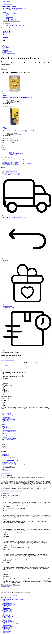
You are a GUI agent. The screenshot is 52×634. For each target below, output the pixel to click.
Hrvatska (10, 611)
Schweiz (10, 617)
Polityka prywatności (5, 493)
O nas (4, 446)
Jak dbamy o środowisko (8, 439)
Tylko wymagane (8, 490)
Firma (4, 469)
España (9, 605)
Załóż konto (5, 37)
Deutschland (12, 603)
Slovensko (11, 622)
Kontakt (7, 18)
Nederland (11, 626)
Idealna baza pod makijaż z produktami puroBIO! (13, 159)
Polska (8, 612)
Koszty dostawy (9, 15)
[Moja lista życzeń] (4, 39)
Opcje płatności (9, 17)
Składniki (5, 437)
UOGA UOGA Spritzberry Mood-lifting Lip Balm (14, 174)
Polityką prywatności (30, 488)
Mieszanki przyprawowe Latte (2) (16, 153)
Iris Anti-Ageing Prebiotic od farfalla (11, 164)
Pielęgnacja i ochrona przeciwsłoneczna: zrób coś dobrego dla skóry (17, 163)
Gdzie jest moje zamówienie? (12, 13)
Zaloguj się (5, 426)
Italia (8, 602)
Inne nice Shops (6, 470)
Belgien (9, 631)
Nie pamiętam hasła (7, 428)
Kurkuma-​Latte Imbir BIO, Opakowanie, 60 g (19, 131)
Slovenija (11, 606)
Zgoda (2, 490)
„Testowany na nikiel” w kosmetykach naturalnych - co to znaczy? (17, 161)
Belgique (10, 627)
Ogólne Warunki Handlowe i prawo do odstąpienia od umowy (16, 464)
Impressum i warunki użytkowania (10, 462)
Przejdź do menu (6, 1)
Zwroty (7, 14)
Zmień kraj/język (14, 457)
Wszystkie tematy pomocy (11, 19)
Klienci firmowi (6, 420)
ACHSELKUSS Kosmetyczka (10, 172)
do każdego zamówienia (16, 9)
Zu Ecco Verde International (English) (9, 595)
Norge (8, 632)
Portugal (10, 629)
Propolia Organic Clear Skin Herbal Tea (11, 173)
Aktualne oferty (6, 440)
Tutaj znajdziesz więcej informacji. (8, 360)
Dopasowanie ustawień (17, 490)
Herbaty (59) (11, 152)
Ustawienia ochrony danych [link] (9, 467)
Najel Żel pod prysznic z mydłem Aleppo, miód (13, 169)
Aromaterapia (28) (13, 154)
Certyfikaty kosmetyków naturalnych (11, 438)
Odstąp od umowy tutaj (6, 473)
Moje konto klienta (7, 421)
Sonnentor (8, 150)
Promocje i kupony (7, 418)
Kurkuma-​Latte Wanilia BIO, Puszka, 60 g (18, 97)
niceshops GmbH (10, 460)
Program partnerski (7, 441)
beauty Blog (5, 435)
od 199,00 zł (15, 8)
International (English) (19, 599)
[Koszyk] (27, 41)
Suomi (8, 615)
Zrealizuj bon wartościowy (9, 431)
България (11, 616)
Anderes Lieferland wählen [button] (6, 597)
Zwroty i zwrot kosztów (8, 415)
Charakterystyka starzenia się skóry (10, 162)
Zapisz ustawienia (4, 584)
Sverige (9, 610)
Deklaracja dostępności (8, 466)
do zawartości (6, 2)
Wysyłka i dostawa (7, 414)
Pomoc (4, 12)
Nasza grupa (6, 447)
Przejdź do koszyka (7, 4)
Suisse (8, 619)
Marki (4, 149)
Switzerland (12, 621)
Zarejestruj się (6, 427)
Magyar (9, 614)
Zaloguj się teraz (6, 32)
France (9, 608)
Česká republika (15, 623)
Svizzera (10, 620)
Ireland (9, 625)
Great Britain (13, 604)
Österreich (11, 600)
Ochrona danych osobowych (9, 463)
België (8, 628)
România (10, 609)
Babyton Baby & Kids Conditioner (10, 171)
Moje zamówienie (7, 413)
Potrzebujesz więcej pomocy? (9, 419)
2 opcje (4, 93)
